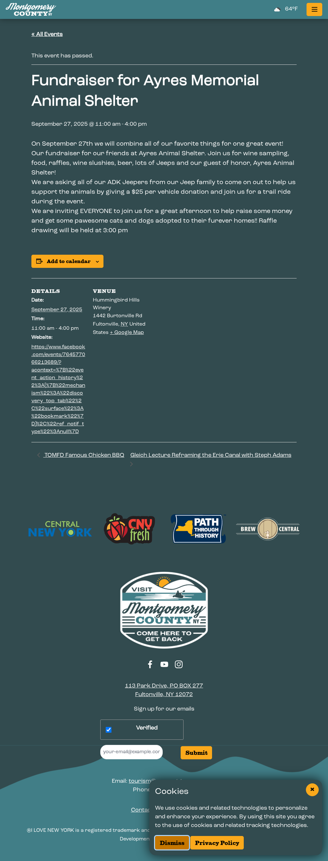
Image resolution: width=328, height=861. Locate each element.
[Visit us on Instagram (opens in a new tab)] (179, 664)
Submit (196, 752)
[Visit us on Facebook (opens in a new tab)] (150, 664)
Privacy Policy (217, 843)
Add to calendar (69, 261)
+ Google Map (127, 332)
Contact (142, 810)
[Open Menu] (314, 9)
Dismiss (172, 843)
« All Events (47, 35)
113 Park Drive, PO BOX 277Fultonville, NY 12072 (164, 690)
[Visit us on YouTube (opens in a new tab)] (164, 664)
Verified (147, 728)
